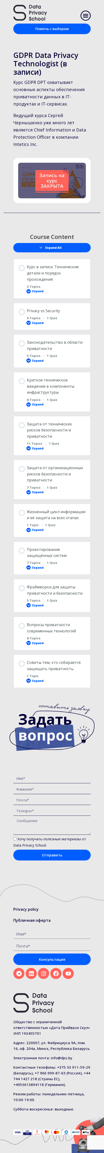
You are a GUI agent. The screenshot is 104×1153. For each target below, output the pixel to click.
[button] (86, 16)
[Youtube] (68, 973)
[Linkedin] (31, 973)
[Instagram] (43, 973)
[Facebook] (55, 973)
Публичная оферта (32, 920)
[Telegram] (18, 973)
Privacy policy (26, 909)
